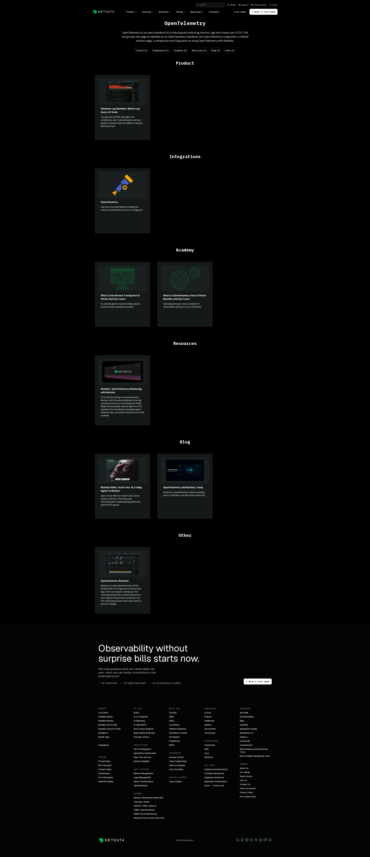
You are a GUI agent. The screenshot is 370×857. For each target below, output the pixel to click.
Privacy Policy (246, 792)
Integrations (103, 745)
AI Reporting (139, 720)
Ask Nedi (244, 712)
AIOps (136, 712)
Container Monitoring (214, 773)
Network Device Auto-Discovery (149, 818)
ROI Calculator (105, 765)
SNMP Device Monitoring (145, 814)
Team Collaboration (178, 761)
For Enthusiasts (105, 777)
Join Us (243, 780)
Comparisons (246, 745)
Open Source (246, 776)
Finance (208, 716)
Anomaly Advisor (142, 737)
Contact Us (245, 784)
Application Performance (215, 781)
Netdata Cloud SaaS (107, 725)
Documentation (247, 716)
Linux (206, 753)
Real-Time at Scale (142, 757)
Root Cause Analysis (143, 729)
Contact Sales (105, 769)
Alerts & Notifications (143, 781)
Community (245, 741)
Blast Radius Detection (144, 733)
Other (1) (229, 50)
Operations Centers (178, 733)
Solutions (163, 11)
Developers (174, 737)
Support (243, 737)
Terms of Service (248, 788)
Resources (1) (199, 50)
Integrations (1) (160, 50)
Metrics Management (143, 773)
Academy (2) (180, 50)
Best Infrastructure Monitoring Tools (254, 750)
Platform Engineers (177, 729)
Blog (242, 720)
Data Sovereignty (177, 765)
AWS (206, 749)
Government (210, 729)
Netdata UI (103, 733)
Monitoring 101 (246, 733)
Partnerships (104, 773)
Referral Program (105, 781)
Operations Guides (248, 729)
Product (130, 11)
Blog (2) (215, 50)
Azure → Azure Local (214, 785)
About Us (244, 768)
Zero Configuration (142, 749)
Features (146, 11)
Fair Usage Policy (248, 796)
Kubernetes (209, 745)
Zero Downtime (176, 769)
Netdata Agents (105, 716)
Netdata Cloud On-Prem (109, 729)
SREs (171, 716)
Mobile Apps (104, 737)
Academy (244, 725)
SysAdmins (174, 725)
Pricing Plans (104, 761)
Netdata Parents (105, 720)
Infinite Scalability (142, 761)
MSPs (171, 745)
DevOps (173, 712)
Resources (195, 11)
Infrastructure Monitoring (215, 769)
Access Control (176, 757)
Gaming (207, 725)
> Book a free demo (263, 11)
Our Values (245, 772)
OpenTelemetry (141, 785)
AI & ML (207, 712)
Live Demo (240, 11)
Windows (208, 757)
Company (214, 11)
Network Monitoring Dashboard (148, 797)
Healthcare (209, 720)
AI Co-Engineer (141, 716)
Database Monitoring (214, 777)
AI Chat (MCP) (140, 725)
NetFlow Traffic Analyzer (145, 806)
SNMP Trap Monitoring (144, 810)
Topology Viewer (142, 801)
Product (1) (141, 50)
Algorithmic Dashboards (145, 753)
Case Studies (175, 781)
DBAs (171, 720)
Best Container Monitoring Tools (255, 756)
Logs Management (142, 777)
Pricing (179, 11)
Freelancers (174, 741)
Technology (209, 733)
